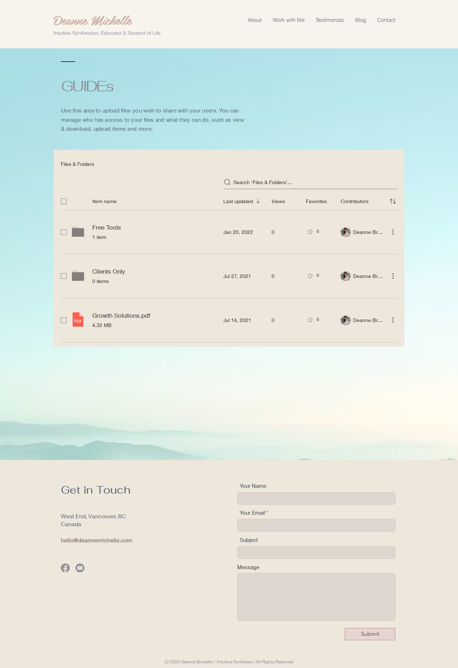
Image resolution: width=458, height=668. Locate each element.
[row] (229, 200)
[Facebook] (65, 567)
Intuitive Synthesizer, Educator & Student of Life (107, 33)
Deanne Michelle (92, 20)
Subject (249, 540)
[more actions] (393, 231)
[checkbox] (64, 201)
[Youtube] (79, 567)
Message (248, 567)
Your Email (252, 512)
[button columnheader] (393, 201)
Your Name (253, 486)
